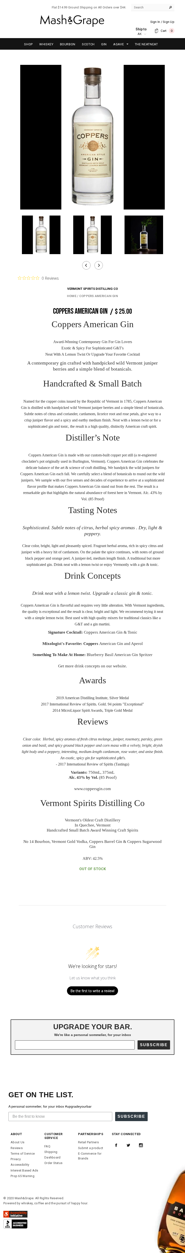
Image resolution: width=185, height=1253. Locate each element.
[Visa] (15, 1224)
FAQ (47, 1146)
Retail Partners (88, 1142)
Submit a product (90, 1148)
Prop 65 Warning (22, 1176)
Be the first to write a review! (92, 991)
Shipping (50, 1152)
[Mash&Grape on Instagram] (141, 1145)
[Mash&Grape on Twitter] (128, 1145)
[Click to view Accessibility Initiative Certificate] (15, 1214)
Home (71, 296)
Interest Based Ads (24, 1170)
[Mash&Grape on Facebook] (116, 1145)
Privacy (16, 1159)
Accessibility (20, 1164)
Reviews (17, 1148)
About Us (17, 1142)
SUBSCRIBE (154, 1045)
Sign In (155, 22)
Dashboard (52, 1157)
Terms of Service (23, 1153)
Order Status (53, 1163)
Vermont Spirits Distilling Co (92, 289)
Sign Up (168, 22)
